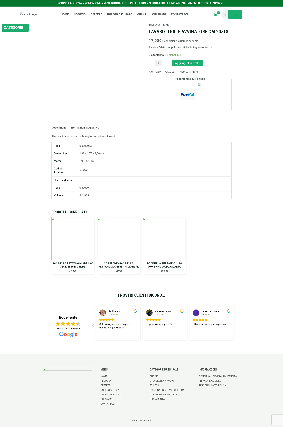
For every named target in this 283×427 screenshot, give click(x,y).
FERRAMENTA (157, 399)
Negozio (80, 14)
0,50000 (84, 187)
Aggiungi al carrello (187, 63)
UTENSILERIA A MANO (162, 380)
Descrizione (58, 127)
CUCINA (154, 376)
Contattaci (179, 14)
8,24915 (84, 195)
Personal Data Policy (212, 385)
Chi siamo (159, 14)
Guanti (142, 14)
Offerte (96, 14)
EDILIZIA (154, 385)
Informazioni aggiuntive (84, 127)
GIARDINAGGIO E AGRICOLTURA (167, 390)
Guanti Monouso (111, 394)
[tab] (58, 127)
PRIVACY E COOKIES (210, 380)
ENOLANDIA (86, 161)
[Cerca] (235, 14)
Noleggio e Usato (119, 14)
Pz (81, 180)
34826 (83, 170)
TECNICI (193, 72)
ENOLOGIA (182, 72)
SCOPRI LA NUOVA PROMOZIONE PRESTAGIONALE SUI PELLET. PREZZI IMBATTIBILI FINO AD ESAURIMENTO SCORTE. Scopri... (141, 3)
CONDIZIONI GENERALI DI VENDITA (218, 376)
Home (65, 14)
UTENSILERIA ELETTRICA (163, 394)
